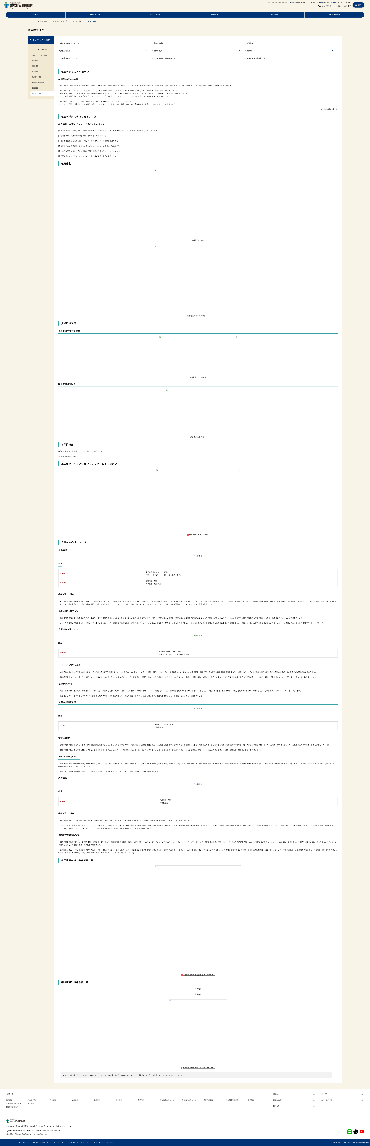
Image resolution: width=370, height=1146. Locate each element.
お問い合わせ (295, 2)
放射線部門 (35, 60)
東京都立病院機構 (12, 1107)
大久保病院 (32, 1100)
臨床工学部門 (36, 77)
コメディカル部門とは (39, 49)
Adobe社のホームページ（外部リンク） (134, 1075)
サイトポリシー (23, 1142)
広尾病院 (9, 1100)
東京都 (348, 2)
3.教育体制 (249, 43)
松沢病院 (31, 1103)
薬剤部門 (35, 66)
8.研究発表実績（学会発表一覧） (164, 58)
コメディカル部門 (76, 21)
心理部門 (35, 88)
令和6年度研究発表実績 (199, 975)
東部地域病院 (208, 1100)
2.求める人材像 (158, 43)
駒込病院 (75, 1100)
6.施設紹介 (249, 51)
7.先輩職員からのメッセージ (70, 58)
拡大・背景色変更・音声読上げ (277, 2)
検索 (359, 5)
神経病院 (251, 1100)
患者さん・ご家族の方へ (310, 2)
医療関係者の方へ (326, 2)
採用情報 (274, 14)
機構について (95, 14)
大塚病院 (53, 1100)
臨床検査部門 (36, 93)
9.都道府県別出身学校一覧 (255, 58)
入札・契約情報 (334, 14)
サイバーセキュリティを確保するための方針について (72, 1142)
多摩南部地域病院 (232, 1100)
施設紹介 (199, 534)
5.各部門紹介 (157, 51)
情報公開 (214, 14)
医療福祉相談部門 (38, 82)
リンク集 (109, 1142)
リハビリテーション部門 (40, 55)
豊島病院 (97, 1100)
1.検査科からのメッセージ (69, 43)
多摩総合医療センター (167, 1100)
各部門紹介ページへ (68, 456)
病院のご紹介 (155, 14)
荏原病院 (119, 1100)
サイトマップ (339, 2)
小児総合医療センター (13, 1103)
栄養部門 (35, 71)
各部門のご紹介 (58, 21)
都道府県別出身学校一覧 (199, 1068)
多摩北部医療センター (189, 1100)
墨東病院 (141, 1100)
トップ (35, 14)
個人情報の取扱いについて (41, 1142)
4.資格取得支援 (65, 51)
